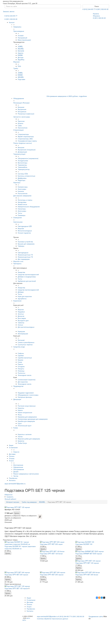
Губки (20, 125)
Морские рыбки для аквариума (29, 439)
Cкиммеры (21, 215)
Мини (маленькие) (24, 40)
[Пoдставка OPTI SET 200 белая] (91, 572)
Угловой (20, 35)
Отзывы (11, 458)
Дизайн (15, 471)
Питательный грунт (24, 425)
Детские (20, 57)
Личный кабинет (10, 499)
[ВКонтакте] (97, 598)
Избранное (8, 494)
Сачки (20, 362)
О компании (13, 447)
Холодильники (23, 160)
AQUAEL (21, 49)
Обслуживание (18, 469)
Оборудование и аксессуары (28, 395)
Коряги (20, 410)
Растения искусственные (27, 406)
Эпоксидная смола (24, 375)
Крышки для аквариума (26, 244)
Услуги (11, 460)
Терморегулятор (24, 169)
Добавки (21, 292)
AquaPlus (21, 59)
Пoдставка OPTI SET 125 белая (51, 553)
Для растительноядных (26, 327)
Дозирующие (22, 152)
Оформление (18, 467)
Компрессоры (23, 187)
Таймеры (21, 246)
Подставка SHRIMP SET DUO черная (88, 553)
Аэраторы (16, 182)
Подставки (21, 79)
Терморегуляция (19, 154)
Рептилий (21, 340)
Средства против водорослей (28, 274)
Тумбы (15, 68)
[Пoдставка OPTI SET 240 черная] (21, 572)
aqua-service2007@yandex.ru (15, 483)
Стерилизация (18, 130)
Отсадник (21, 366)
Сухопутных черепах (25, 344)
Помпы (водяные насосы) (22, 143)
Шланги (20, 123)
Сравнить (10, 497)
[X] (104, 598)
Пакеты (20, 364)
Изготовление (18, 465)
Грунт (20, 423)
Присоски (21, 121)
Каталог (12, 22)
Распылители (22, 193)
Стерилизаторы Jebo (25, 139)
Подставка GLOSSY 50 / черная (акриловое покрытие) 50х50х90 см (20, 547)
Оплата (11, 456)
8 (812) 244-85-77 (89, 9)
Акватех (20, 53)
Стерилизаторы (23, 134)
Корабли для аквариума (26, 421)
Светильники (18, 222)
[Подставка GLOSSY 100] (91, 542)
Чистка (15, 476)
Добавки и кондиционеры (27, 277)
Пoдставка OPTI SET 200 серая (51, 544)
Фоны (20, 414)
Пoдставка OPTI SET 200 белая (86, 574)
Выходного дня (23, 320)
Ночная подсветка (24, 233)
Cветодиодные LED (25, 226)
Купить (16, 513)
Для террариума (24, 259)
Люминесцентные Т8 (25, 257)
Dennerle (21, 51)
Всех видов (22, 318)
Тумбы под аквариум (29, 502)
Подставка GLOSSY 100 (83, 544)
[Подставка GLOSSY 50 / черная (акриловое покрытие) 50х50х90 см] (21, 543)
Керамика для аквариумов (27, 417)
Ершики (20, 360)
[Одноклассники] (99, 598)
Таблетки (21, 323)
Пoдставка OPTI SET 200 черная (51, 574)
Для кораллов (23, 382)
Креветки (21, 441)
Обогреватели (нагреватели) (28, 158)
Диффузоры (22, 178)
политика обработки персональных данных (52, 618)
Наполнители (22, 128)
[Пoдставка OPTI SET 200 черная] (56, 572)
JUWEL (20, 46)
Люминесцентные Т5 (25, 255)
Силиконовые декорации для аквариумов (32, 419)
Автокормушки (23, 333)
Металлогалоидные (25, 231)
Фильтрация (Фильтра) (21, 103)
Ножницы (21, 371)
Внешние (21, 107)
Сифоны (21, 353)
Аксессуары (22, 189)
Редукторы (21, 180)
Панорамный (22, 38)
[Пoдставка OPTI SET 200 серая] (56, 542)
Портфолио (13, 478)
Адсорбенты (22, 298)
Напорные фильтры (25, 397)
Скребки (21, 355)
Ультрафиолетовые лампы (27, 141)
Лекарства (21, 272)
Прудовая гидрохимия (26, 393)
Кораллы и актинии (25, 434)
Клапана (21, 191)
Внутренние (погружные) (27, 149)
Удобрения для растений (27, 281)
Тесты (20, 213)
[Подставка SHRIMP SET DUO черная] (91, 551)
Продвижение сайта (96, 616)
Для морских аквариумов (22, 195)
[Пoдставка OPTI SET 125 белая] (56, 551)
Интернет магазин (12, 502)
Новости (16, 452)
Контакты (12, 480)
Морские (16, 62)
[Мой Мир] (102, 598)
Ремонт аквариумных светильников (26, 474)
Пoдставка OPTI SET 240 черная (16, 574)
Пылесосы (21, 373)
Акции (11, 445)
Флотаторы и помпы (25, 200)
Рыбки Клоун (22, 443)
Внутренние (22, 109)
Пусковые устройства (25, 241)
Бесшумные (22, 111)
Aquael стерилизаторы (26, 136)
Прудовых (21, 312)
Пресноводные (18, 31)
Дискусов (21, 316)
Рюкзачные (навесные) (26, 114)
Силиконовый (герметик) (26, 379)
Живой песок (22, 204)
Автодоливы (22, 202)
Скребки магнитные (25, 358)
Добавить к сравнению (40, 516)
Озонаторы (22, 209)
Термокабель (22, 167)
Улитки (20, 436)
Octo (19, 66)
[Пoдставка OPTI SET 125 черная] (91, 561)
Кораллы (21, 408)
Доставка (12, 454)
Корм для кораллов (25, 296)
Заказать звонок (8, 11)
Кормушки (21, 331)
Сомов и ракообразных (26, 342)
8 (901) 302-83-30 (102, 9)
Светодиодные (23, 252)
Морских (21, 309)
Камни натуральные (25, 412)
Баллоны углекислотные (26, 176)
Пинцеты (21, 368)
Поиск (96, 6)
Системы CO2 (23, 174)
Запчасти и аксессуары (21, 117)
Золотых (21, 314)
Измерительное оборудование (29, 206)
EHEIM (20, 55)
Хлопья (20, 325)
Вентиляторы (22, 163)
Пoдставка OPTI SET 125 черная (87, 563)
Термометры (22, 165)
